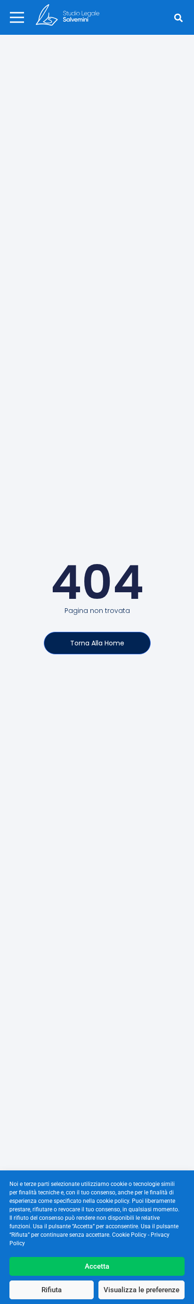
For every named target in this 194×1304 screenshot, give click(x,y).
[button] (178, 18)
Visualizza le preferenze (141, 1290)
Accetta (97, 1266)
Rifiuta (51, 1290)
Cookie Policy (129, 1235)
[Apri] (17, 17)
